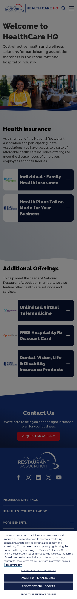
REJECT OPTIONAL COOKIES (38, 586)
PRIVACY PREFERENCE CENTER (38, 594)
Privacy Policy (13, 564)
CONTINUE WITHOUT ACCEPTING (38, 570)
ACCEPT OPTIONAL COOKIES (38, 577)
